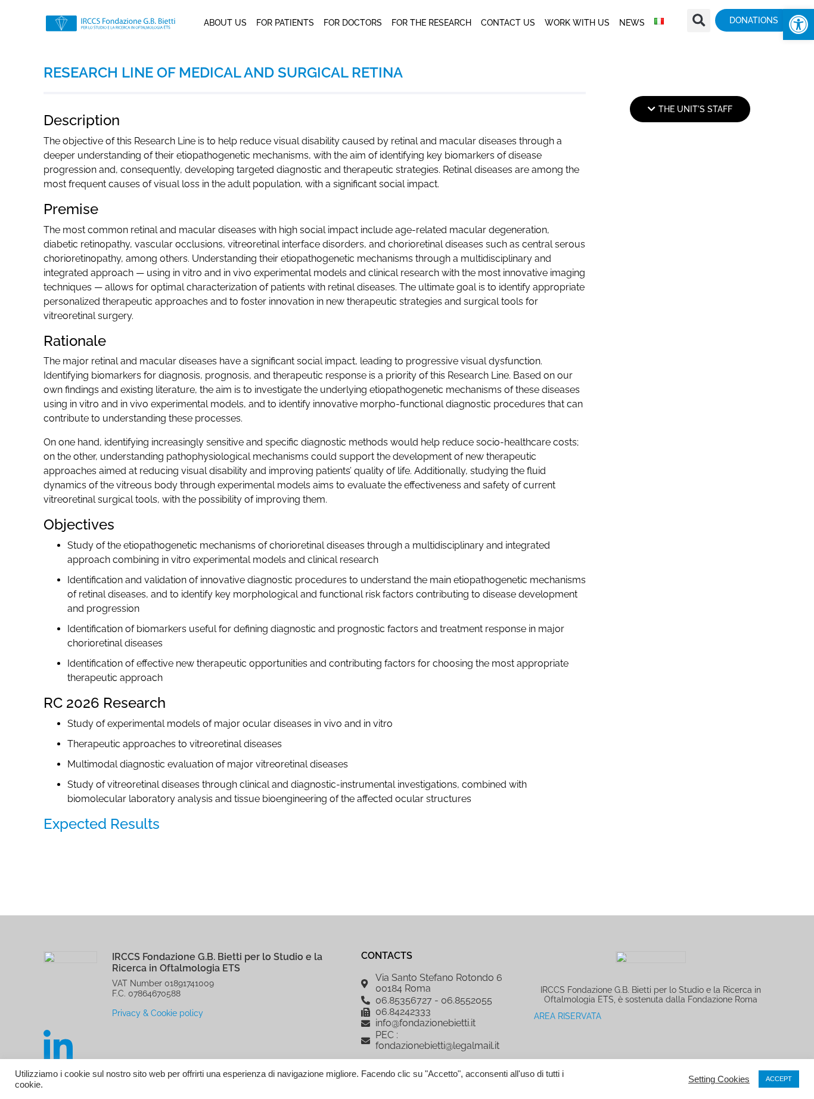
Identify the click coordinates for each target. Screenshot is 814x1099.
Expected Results (102, 823)
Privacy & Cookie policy (157, 1013)
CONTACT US (508, 22)
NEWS (632, 22)
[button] (798, 24)
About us (225, 22)
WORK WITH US (577, 22)
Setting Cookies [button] (719, 1079)
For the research (431, 22)
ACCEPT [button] (779, 1078)
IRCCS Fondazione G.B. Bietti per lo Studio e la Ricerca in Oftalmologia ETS (217, 962)
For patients (285, 22)
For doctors (353, 22)
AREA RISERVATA (567, 1016)
